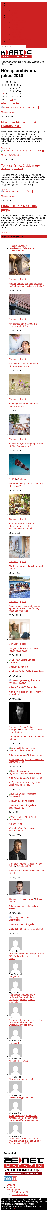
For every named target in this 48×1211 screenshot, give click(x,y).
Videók (9, 15)
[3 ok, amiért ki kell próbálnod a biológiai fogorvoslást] (19, 355)
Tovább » (5, 148)
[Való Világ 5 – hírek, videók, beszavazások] (26, 819)
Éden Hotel (17, 30)
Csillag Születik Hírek (19, 667)
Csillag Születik (19, 27)
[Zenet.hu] (24, 1167)
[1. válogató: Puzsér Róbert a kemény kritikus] (19, 723)
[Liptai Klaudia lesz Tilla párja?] (16, 191)
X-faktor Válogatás (18, 755)
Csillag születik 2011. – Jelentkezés (26, 929)
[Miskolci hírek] (10, 1180)
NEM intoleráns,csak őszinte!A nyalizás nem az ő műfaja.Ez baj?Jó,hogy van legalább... (25, 1140)
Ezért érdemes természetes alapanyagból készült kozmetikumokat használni (22, 526)
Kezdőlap (10, 3)
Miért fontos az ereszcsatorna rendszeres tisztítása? (23, 325)
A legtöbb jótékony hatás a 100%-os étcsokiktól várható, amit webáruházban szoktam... (26, 1022)
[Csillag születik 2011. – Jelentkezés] (26, 920)
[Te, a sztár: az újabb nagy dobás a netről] (21, 151)
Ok (14, 1209)
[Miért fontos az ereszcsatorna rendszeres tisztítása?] (19, 315)
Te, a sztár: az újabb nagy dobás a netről (20, 167)
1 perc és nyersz (19, 20)
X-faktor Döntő (16, 687)
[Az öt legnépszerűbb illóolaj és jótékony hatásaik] (19, 395)
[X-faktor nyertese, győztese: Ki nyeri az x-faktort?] (26, 683)
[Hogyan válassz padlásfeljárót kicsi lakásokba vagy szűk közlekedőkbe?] (19, 275)
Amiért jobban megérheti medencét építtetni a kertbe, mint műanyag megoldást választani (25, 608)
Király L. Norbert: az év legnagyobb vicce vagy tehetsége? (25, 783)
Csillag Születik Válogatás (21, 801)
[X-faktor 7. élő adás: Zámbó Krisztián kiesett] (18, 859)
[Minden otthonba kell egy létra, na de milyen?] (19, 557)
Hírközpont (11, 6)
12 (2, 94)
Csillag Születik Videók (31, 730)
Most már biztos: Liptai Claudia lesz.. (18, 124)
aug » (16, 102)
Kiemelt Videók (16, 732)
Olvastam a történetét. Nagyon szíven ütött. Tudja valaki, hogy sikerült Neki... (26, 956)
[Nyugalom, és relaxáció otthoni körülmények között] (19, 639)
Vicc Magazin (12, 42)
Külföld (15, 10)
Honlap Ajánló (13, 1190)
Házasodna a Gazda (21, 39)
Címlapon (13, 279)
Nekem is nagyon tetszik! (21, 1079)
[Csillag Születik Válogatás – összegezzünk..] (26, 796)
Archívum (10, 1187)
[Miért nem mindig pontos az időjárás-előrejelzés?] (19, 474)
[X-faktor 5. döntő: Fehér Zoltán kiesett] (19, 894)
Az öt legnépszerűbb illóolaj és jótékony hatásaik (23, 405)
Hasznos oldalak (20, 1194)
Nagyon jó (14, 977)
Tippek (15, 13)
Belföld (15, 8)
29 (11, 99)
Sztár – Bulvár (13, 18)
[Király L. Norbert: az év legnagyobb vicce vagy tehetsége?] (26, 773)
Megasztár (17, 32)
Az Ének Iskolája (20, 22)
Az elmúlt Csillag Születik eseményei (26, 671)
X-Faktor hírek (31, 687)
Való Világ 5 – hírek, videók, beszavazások (22, 829)
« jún (3, 102)
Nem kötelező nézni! (18, 1061)
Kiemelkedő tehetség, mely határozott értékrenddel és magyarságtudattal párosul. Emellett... (22, 998)
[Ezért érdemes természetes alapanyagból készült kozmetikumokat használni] (19, 514)
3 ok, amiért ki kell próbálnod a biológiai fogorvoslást (23, 365)
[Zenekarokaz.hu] (24, 1174)
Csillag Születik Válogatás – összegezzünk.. (22, 806)
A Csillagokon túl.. (20, 1192)
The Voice (16, 34)
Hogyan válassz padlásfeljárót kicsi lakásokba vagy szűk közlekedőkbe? (26, 285)
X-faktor (15, 25)
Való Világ (16, 37)
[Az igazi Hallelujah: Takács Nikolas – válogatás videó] (26, 750)
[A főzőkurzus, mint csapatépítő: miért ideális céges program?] (19, 435)
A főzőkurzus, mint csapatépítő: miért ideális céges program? (26, 445)
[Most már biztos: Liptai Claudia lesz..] (19, 107)
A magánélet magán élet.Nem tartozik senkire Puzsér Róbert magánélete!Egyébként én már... (24, 1117)
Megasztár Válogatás (11, 155)
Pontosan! (14, 1043)
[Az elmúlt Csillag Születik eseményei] (26, 662)
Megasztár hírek (8, 112)
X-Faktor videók (35, 755)
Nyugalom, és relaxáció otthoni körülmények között (23, 649)
